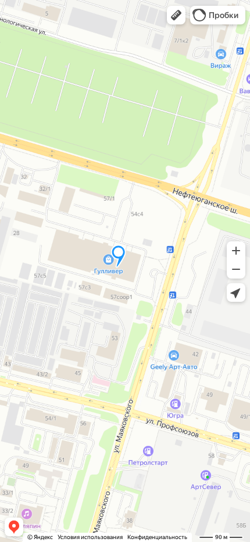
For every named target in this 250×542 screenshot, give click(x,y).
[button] (176, 15)
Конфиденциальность (157, 537)
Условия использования (90, 537)
